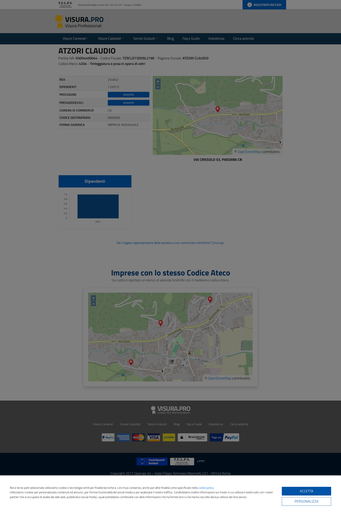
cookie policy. (206, 487)
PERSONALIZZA (307, 501)
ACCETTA (306, 491)
